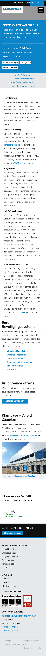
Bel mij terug (25, 63)
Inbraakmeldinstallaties (17, 351)
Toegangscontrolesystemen (19, 362)
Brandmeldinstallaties (16, 355)
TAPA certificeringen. (23, 163)
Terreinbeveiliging (15, 366)
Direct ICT (22, 644)
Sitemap (26, 648)
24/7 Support (24, 75)
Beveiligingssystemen (14, 545)
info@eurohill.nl (11, 631)
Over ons (7, 575)
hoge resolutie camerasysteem (23, 435)
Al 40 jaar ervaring (24, 86)
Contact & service (10, 67)
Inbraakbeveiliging (9, 549)
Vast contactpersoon (24, 78)
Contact (5, 582)
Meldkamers (12, 369)
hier (30, 202)
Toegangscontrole (10, 556)
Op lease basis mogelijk (24, 82)
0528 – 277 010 (24, 3)
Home (41, 648)
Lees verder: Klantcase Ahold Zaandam (19, 476)
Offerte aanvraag (9, 586)
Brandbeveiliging (9, 553)
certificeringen (10, 145)
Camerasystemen (15, 358)
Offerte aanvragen (10, 63)
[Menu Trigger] (41, 10)
